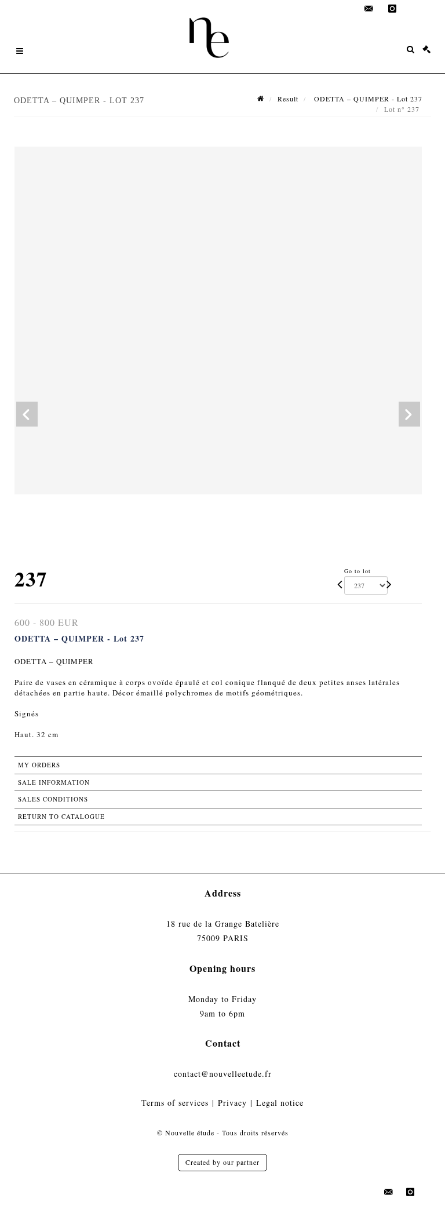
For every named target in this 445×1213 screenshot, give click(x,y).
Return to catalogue (61, 816)
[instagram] (392, 8)
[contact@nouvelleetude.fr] (369, 8)
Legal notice (280, 1102)
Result (288, 98)
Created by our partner (222, 1162)
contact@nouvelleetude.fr (223, 1073)
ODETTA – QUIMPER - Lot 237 (367, 98)
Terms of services (175, 1102)
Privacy (232, 1102)
